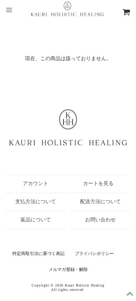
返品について (35, 219)
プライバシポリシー (94, 253)
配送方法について (100, 201)
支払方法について (35, 201)
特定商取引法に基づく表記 (38, 253)
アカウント (35, 183)
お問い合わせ (100, 219)
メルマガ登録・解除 (68, 269)
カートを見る (98, 183)
